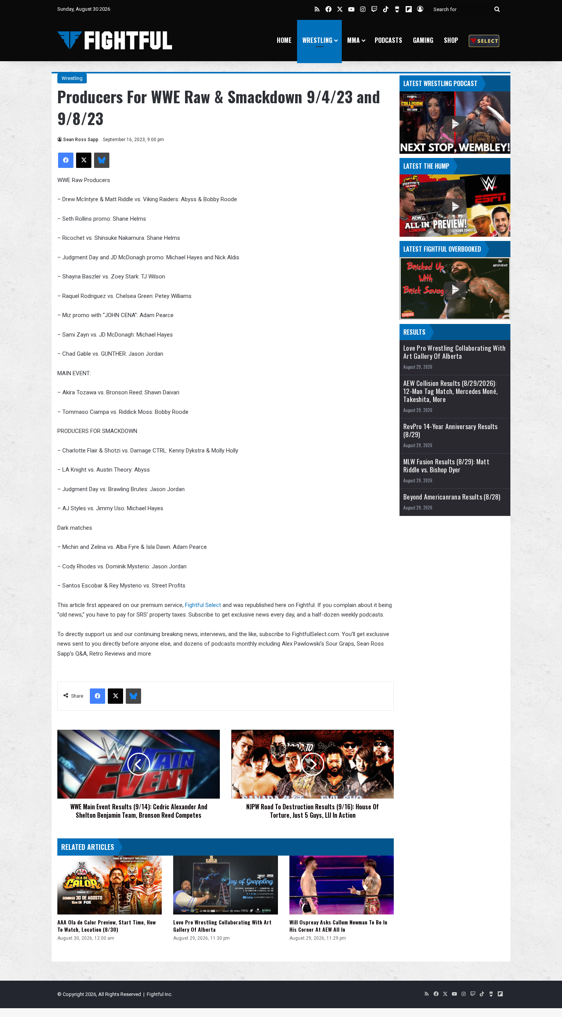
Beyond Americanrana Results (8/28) (452, 497)
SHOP (451, 40)
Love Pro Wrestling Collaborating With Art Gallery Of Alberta (222, 925)
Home (284, 40)
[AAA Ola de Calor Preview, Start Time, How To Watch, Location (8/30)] (109, 885)
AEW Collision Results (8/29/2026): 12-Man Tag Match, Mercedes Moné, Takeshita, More (450, 391)
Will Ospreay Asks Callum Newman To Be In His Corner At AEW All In (338, 925)
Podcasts (388, 40)
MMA (353, 40)
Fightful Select (203, 605)
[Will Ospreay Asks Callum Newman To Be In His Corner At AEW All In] (341, 885)
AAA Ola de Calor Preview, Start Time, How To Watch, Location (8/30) (106, 925)
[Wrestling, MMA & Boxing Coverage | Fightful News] (114, 40)
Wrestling (317, 40)
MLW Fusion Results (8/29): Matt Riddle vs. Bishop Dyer (446, 465)
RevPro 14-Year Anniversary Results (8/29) (450, 430)
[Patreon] (484, 40)
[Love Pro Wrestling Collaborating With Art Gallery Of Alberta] (225, 885)
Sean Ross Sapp (80, 139)
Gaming (423, 40)
